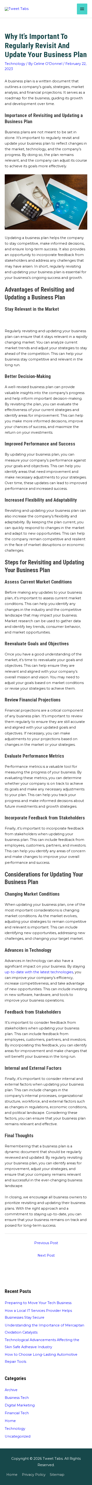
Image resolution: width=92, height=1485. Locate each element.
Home (10, 1421)
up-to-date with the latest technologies (39, 972)
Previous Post (46, 1243)
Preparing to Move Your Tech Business (38, 1303)
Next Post (46, 1255)
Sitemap (57, 1474)
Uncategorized (17, 1436)
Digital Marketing (20, 1405)
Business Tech (17, 1398)
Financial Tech (17, 1413)
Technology (15, 64)
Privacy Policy (34, 1474)
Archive (11, 1390)
